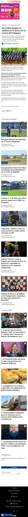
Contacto (14, 488)
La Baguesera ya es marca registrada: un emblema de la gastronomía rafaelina (13, 388)
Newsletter (6, 455)
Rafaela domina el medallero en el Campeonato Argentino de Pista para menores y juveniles (13, 297)
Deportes (4, 25)
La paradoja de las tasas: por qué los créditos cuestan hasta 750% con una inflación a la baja (13, 444)
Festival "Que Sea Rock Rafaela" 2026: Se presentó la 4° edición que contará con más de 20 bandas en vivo (13, 333)
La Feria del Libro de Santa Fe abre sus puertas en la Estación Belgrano (13, 361)
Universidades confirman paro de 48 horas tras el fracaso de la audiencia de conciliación (12, 416)
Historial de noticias (14, 490)
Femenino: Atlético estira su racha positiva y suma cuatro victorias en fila (13, 230)
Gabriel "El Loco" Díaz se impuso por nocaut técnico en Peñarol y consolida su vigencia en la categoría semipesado (13, 263)
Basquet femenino (10, 106)
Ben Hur (17, 106)
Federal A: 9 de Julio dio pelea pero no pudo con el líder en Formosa (13, 200)
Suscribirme (14, 467)
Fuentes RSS (14, 493)
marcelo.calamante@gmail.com (14, 506)
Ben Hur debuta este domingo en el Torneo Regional (13, 140)
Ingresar (14, 496)
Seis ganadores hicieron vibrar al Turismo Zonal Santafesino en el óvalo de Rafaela (13, 170)
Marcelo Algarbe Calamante (11, 43)
